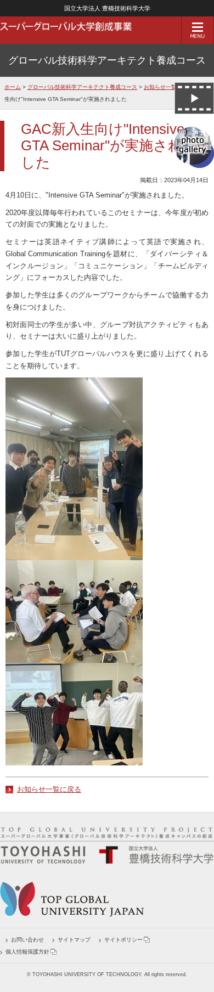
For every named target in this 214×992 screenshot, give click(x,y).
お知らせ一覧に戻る (49, 789)
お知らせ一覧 (160, 87)
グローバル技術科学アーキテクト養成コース (107, 60)
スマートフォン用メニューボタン (197, 30)
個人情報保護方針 (27, 952)
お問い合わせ (27, 940)
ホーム (12, 87)
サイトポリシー (123, 940)
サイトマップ (74, 940)
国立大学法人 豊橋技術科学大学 (107, 8)
